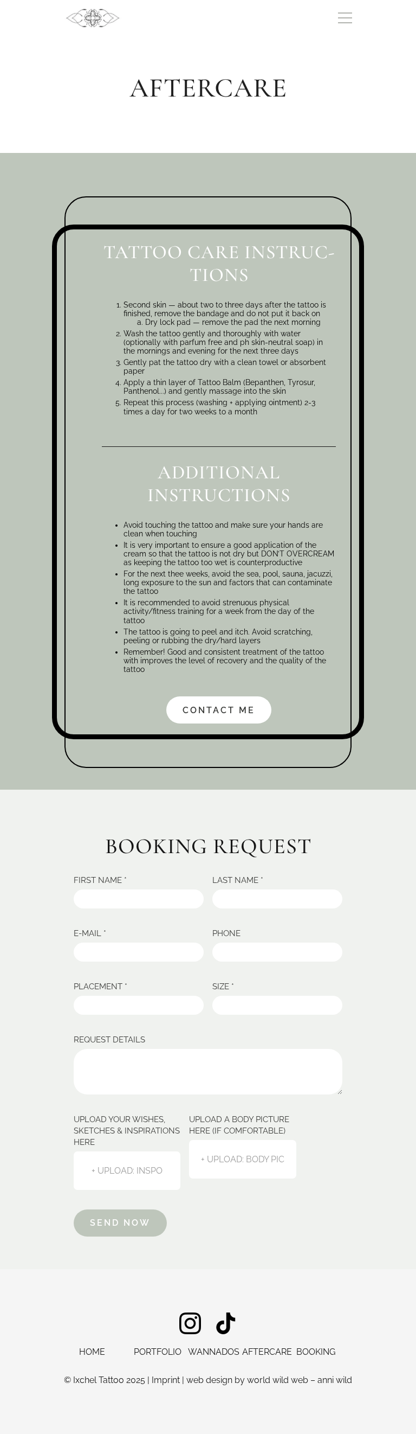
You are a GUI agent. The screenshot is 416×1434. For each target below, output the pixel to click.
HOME (92, 1352)
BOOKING (315, 1352)
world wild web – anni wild (299, 1380)
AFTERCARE (267, 1352)
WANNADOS (213, 1352)
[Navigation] (345, 17)
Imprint (166, 1380)
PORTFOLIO (157, 1352)
